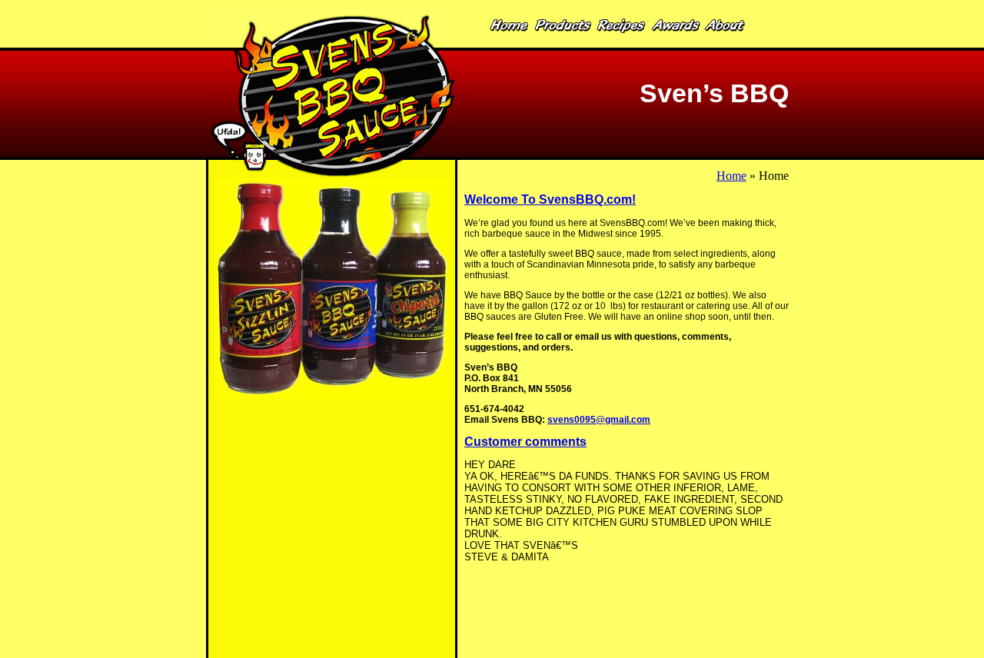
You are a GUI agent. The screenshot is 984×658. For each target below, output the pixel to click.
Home (731, 175)
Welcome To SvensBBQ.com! (550, 199)
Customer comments (525, 441)
